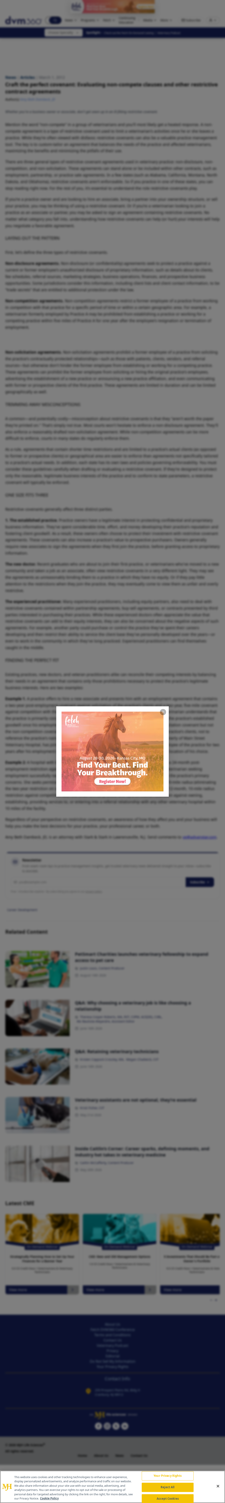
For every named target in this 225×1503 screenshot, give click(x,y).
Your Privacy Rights (167, 1476)
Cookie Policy (49, 1498)
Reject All (167, 1487)
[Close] (218, 1486)
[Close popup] (163, 712)
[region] (112, 1487)
